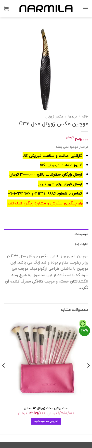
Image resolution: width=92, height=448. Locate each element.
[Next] (4, 375)
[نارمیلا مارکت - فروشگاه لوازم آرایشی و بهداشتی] (46, 8)
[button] (85, 8)
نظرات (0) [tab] (81, 244)
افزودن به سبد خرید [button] (46, 421)
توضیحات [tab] (81, 234)
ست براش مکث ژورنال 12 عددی (46, 408)
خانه (85, 116)
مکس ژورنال (54, 116)
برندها (72, 116)
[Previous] (88, 375)
